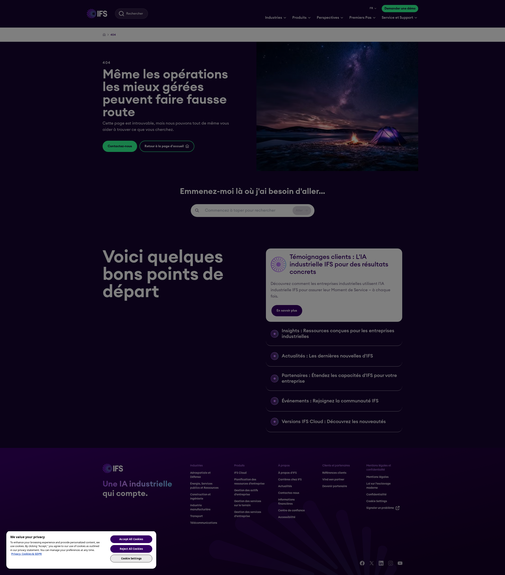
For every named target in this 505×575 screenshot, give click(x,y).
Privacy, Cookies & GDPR (26, 554)
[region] (81, 550)
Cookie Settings (131, 558)
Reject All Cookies (131, 549)
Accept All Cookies (131, 539)
